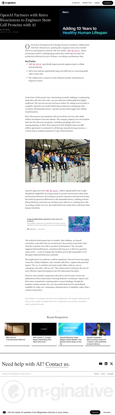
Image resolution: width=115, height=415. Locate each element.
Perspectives (87, 3)
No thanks (107, 412)
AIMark (97, 3)
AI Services (76, 3)
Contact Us (107, 3)
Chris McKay (6, 29)
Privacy (96, 374)
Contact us (57, 363)
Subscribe (95, 412)
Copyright (110, 374)
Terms (103, 374)
